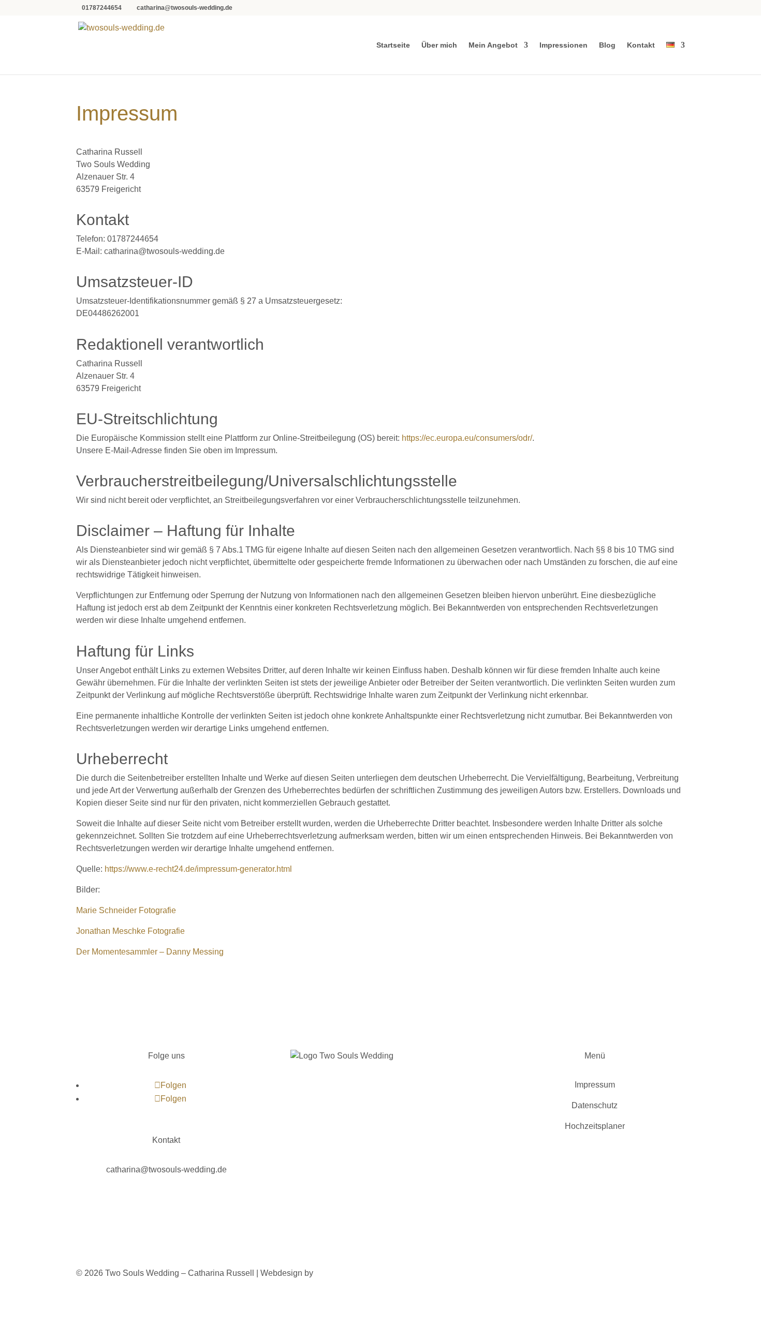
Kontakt (641, 45)
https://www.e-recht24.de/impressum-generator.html (198, 869)
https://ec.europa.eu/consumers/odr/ (467, 438)
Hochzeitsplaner (595, 1126)
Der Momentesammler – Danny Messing (150, 951)
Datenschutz (595, 1105)
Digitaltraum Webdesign (362, 1273)
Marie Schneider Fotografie (126, 910)
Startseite (393, 45)
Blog (607, 45)
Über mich (439, 45)
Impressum (595, 1084)
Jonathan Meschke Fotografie (130, 931)
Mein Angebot (493, 45)
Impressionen (563, 45)
